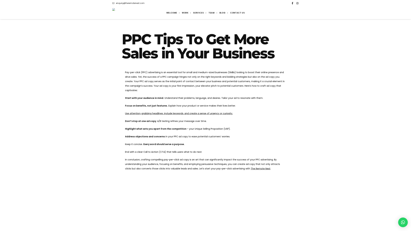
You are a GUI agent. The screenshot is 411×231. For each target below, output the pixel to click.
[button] (403, 222)
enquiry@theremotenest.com (130, 3)
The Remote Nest (260, 168)
